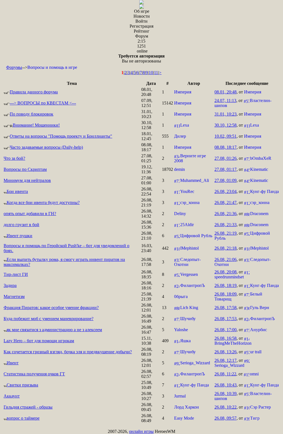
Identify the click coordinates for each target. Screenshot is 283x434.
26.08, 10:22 (225, 407)
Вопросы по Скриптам (25, 169)
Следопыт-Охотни (187, 262)
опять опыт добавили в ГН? (30, 213)
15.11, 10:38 (146, 341)
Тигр (255, 418)
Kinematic (259, 169)
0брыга (181, 296)
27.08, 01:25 (146, 158)
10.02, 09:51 (225, 136)
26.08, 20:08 (225, 272)
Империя (182, 92)
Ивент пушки (19, 235)
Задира (10, 285)
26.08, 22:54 (146, 191)
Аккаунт (12, 396)
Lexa (184, 125)
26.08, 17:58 (146, 262)
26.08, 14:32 (146, 213)
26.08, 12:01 (146, 307)
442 (165, 248)
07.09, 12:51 (146, 103)
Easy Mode (184, 418)
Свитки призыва (22, 385)
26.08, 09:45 (146, 407)
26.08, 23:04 (225, 191)
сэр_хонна (190, 202)
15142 (167, 103)
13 (164, 307)
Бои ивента (17, 191)
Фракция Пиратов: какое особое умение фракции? (51, 307)
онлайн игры (141, 431)
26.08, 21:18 (225, 248)
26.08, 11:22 (225, 374)
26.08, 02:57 (146, 374)
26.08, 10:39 (225, 393)
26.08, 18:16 (146, 285)
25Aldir (187, 224)
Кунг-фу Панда (264, 191)
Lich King (189, 307)
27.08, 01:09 (225, 180)
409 (165, 340)
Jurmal (180, 396)
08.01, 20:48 (146, 92)
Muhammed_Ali (194, 180)
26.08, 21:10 (146, 235)
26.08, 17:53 (225, 318)
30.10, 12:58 (146, 125)
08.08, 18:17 (146, 147)
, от (237, 92)
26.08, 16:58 (225, 338)
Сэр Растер (260, 407)
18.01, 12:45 (146, 136)
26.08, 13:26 (225, 351)
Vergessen (189, 274)
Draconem (259, 213)
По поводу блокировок (31, 114)
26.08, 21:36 (225, 213)
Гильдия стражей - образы (28, 407)
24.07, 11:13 (225, 100)
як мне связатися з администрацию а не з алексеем (54, 329)
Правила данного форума (34, 92)
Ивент (13, 362)
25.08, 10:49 (146, 385)
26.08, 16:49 (146, 318)
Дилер (180, 136)
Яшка (185, 340)
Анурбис (258, 329)
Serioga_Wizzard (195, 362)
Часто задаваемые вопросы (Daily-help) (46, 147)
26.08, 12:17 (225, 360)
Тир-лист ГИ (16, 274)
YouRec (187, 191)
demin (179, 169)
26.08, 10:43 (225, 385)
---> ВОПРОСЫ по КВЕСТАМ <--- (43, 103)
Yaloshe (181, 329)
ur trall (255, 351)
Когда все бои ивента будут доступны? (43, 202)
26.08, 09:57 (225, 418)
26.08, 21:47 (225, 202)
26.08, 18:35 (146, 274)
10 (151, 72)
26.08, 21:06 (225, 259)
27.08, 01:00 (146, 180)
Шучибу (188, 318)
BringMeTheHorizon (232, 343)
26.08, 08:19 (146, 352)
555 (165, 136)
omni (254, 374)
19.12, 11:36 (146, 169)
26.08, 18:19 (225, 285)
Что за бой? (14, 158)
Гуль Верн (259, 307)
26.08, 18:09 (225, 294)
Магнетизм (14, 296)
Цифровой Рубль (196, 235)
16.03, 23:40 (146, 248)
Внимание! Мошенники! (36, 125)
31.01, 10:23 (146, 114)
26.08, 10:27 (146, 396)
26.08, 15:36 (146, 224)
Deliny (180, 213)
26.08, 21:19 (146, 202)
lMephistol (189, 248)
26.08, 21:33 (225, 224)
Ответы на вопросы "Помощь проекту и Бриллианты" (61, 136)
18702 (167, 169)
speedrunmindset (229, 276)
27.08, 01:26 (225, 158)
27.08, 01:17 (225, 169)
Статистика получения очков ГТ (34, 374)
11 (156, 72)
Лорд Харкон (186, 407)
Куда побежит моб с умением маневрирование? (48, 318)
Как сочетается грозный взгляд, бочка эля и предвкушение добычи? (68, 351)
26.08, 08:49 (146, 418)
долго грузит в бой (21, 224)
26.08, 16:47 (146, 329)
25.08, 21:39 (146, 296)
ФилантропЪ (192, 285)
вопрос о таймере (23, 418)
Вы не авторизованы (141, 58)
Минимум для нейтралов (27, 180)
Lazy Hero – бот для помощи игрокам (39, 340)
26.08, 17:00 (225, 329)
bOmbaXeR (260, 158)
